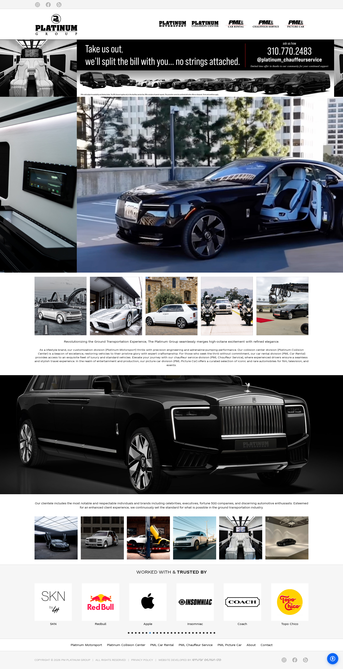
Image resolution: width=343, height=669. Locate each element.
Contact (267, 645)
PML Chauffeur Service (196, 645)
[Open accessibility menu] (332, 658)
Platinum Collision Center (126, 645)
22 (203, 633)
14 (175, 633)
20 (196, 633)
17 (186, 633)
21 (200, 633)
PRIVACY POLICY (142, 659)
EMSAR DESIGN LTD (206, 660)
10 (161, 633)
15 (178, 633)
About (251, 645)
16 (182, 633)
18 (189, 633)
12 (168, 633)
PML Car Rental (162, 645)
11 (164, 633)
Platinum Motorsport (86, 645)
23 (207, 633)
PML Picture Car (230, 645)
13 (171, 633)
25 (214, 633)
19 (193, 633)
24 (211, 633)
